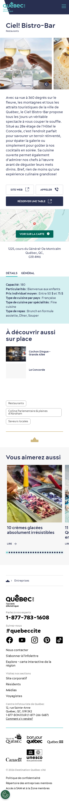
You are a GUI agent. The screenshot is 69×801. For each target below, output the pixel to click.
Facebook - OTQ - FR (9, 640)
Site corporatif (16, 678)
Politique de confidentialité (23, 778)
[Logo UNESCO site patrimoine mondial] (35, 755)
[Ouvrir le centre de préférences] (5, 794)
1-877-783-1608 (27, 617)
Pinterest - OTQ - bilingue (47, 640)
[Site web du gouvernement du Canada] (14, 759)
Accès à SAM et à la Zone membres (28, 788)
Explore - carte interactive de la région (28, 663)
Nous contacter (17, 650)
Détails (11, 273)
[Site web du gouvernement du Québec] (55, 742)
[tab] (7, 552)
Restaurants (16, 403)
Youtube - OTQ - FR (22, 640)
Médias (11, 690)
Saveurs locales (18, 421)
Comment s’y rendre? (19, 718)
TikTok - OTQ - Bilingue (59, 640)
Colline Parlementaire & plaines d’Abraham (28, 412)
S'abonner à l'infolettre (22, 656)
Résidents (13, 684)
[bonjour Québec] (35, 740)
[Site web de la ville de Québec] (14, 738)
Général (28, 273)
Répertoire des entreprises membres (29, 783)
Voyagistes (14, 696)
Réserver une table (31, 201)
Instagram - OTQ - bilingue (34, 640)
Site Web (16, 189)
